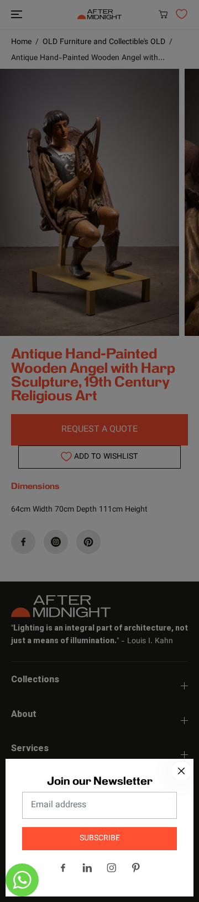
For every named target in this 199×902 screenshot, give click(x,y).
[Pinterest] (136, 868)
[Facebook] (63, 868)
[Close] (181, 771)
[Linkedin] (87, 868)
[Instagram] (112, 868)
